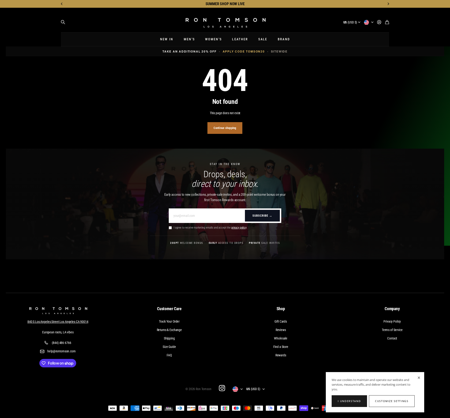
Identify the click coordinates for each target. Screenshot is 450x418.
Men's (189, 39)
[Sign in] (379, 22)
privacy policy (238, 227)
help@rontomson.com (61, 351)
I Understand (349, 401)
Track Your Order (169, 321)
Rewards (280, 355)
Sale (262, 39)
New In (166, 39)
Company (392, 308)
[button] (62, 4)
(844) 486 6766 (61, 343)
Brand (284, 39)
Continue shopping (225, 128)
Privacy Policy (392, 321)
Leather (240, 39)
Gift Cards (280, 321)
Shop (281, 308)
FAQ (169, 355)
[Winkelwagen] (387, 22)
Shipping (169, 338)
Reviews (281, 330)
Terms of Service (392, 330)
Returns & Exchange (169, 330)
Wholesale (280, 338)
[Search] (63, 22)
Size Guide (169, 347)
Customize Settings (392, 401)
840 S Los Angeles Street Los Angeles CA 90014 (57, 322)
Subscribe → (262, 215)
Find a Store (280, 347)
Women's (213, 39)
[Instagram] (222, 388)
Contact (392, 338)
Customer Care (169, 308)
